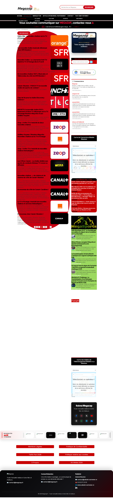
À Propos (35, 463)
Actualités (27, 16)
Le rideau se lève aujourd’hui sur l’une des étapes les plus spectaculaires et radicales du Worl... (86, 260)
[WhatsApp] (81, 421)
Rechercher (89, 7)
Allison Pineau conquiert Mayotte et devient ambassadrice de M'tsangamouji (83, 243)
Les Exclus (23, 18)
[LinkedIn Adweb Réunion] (76, 488)
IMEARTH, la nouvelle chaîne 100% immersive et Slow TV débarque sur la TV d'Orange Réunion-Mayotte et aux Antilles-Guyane (32, 113)
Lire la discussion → (77, 90)
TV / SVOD (37, 18)
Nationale (79, 18)
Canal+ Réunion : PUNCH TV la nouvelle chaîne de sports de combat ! (32, 87)
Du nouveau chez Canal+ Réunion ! (30, 214)
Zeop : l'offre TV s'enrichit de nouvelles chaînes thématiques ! (32, 150)
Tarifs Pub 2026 (35, 455)
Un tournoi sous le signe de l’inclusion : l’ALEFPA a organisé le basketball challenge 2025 (84, 267)
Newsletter (37, 16)
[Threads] (76, 421)
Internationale (23, 20)
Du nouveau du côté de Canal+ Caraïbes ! (33, 189)
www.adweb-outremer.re (85, 485)
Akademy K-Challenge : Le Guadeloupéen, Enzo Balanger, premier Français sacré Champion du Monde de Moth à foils (84, 279)
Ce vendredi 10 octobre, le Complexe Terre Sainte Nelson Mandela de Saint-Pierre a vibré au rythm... (86, 272)
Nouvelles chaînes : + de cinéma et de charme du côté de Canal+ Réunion (31, 176)
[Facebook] (76, 416)
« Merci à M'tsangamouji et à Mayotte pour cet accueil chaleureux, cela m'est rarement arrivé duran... (86, 248)
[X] (87, 416)
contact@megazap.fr (16, 482)
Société (65, 18)
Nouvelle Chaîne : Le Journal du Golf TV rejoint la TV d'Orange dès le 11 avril (32, 61)
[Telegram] (87, 421)
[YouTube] (92, 416)
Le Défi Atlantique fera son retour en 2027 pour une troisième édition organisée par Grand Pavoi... (85, 237)
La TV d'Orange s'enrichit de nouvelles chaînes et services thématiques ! (31, 203)
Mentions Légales (35, 447)
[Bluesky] (92, 421)
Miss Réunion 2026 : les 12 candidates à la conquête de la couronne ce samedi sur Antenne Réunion (83, 188)
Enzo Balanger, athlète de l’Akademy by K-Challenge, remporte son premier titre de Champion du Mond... (86, 286)
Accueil (19, 16)
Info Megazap (24, 29)
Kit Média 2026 (77, 463)
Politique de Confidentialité (76, 447)
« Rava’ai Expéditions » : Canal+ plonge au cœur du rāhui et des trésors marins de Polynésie (83, 203)
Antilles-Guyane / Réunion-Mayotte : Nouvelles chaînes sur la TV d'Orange (31, 136)
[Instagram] (81, 416)
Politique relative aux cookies (76, 455)
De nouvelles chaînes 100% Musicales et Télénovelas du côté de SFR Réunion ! (32, 75)
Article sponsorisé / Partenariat (54, 16)
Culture (51, 18)
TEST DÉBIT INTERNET (82, 16)
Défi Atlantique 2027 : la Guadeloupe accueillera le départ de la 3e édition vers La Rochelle (83, 232)
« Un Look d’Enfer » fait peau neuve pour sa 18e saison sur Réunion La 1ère (83, 209)
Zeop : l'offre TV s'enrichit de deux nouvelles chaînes (30, 124)
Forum (75, 300)
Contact (70, 16)
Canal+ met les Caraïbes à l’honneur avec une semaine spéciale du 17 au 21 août (83, 182)
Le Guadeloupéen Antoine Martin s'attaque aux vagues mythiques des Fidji (84, 255)
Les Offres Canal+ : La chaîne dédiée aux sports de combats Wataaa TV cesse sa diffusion (32, 163)
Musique (37, 20)
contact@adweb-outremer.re (87, 479)
